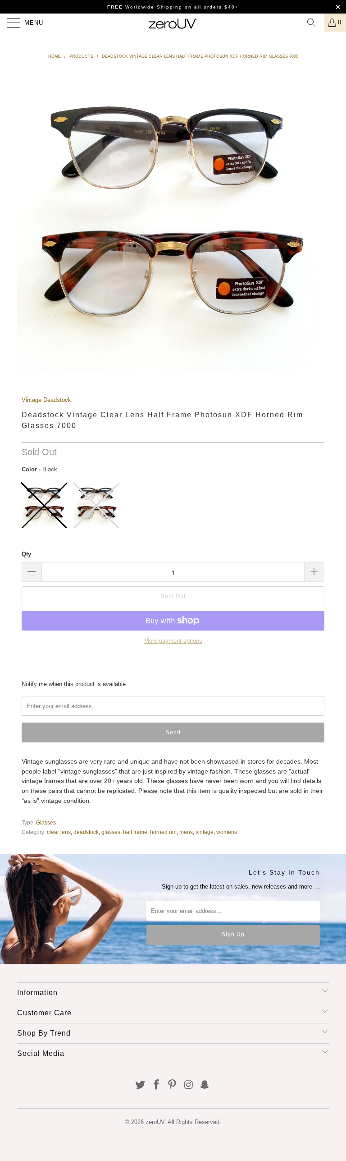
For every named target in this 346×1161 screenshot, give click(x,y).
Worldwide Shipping (144, 7)
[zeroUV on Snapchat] (205, 1085)
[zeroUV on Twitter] (140, 1085)
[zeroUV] (173, 23)
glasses (110, 832)
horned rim (163, 832)
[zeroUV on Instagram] (189, 1085)
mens (186, 832)
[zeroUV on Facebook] (156, 1085)
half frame (135, 832)
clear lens (59, 832)
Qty (26, 554)
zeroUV (155, 1122)
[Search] (314, 22)
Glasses (46, 822)
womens (226, 832)
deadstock (86, 832)
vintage (205, 832)
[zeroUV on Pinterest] (172, 1085)
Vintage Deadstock (46, 399)
